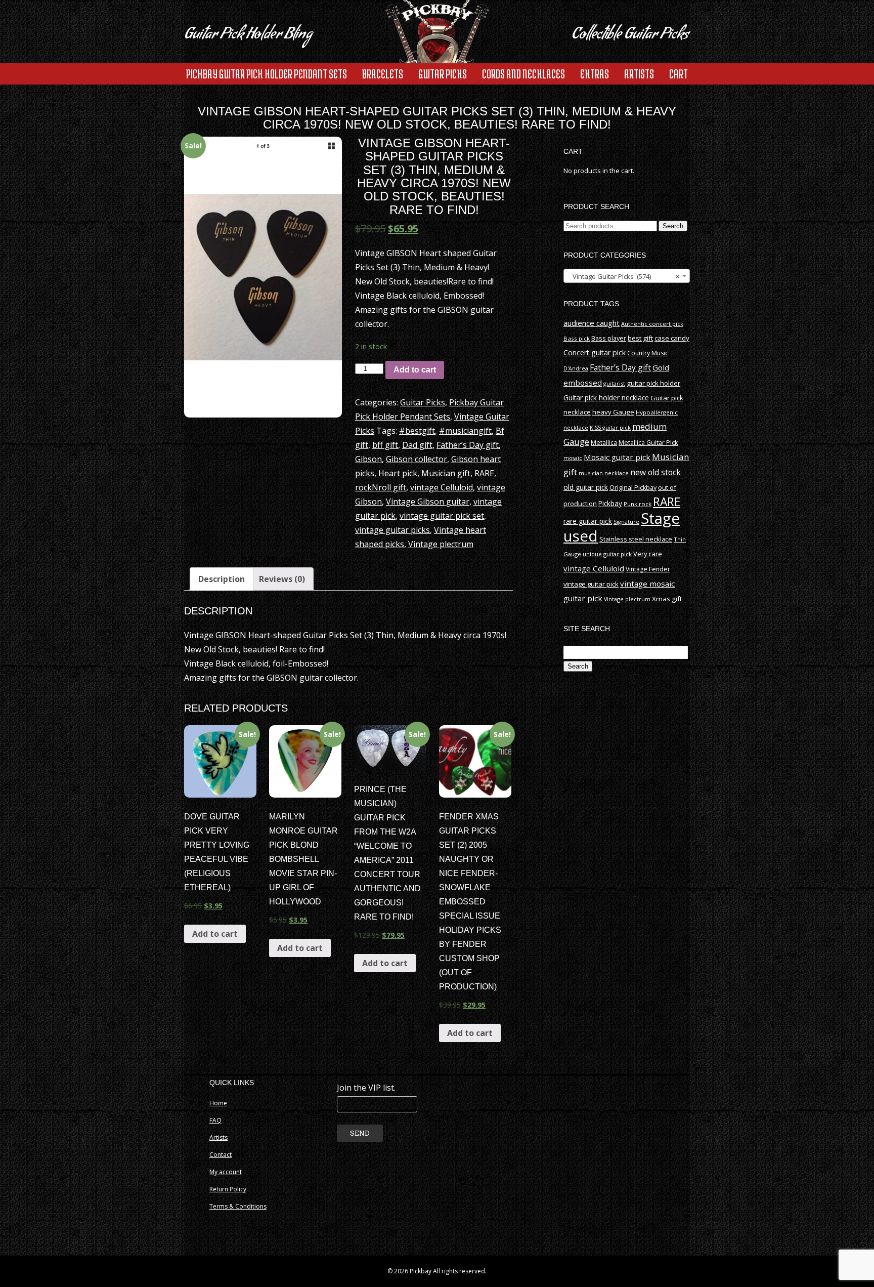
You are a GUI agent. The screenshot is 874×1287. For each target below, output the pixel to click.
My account (225, 1172)
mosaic (572, 458)
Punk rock (637, 504)
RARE (484, 473)
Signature (626, 521)
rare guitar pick (587, 521)
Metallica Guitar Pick (648, 442)
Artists (639, 73)
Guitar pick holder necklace (606, 397)
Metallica (604, 442)
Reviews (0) (282, 579)
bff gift (385, 444)
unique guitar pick (607, 554)
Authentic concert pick (652, 323)
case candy (671, 338)
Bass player (608, 338)
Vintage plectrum (440, 544)
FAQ (215, 1120)
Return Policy (227, 1189)
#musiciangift (465, 430)
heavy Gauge (613, 412)
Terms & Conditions (238, 1206)
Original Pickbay (633, 487)
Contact (220, 1154)
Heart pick (397, 473)
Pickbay (610, 503)
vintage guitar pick (591, 584)
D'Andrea (575, 368)
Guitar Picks (442, 73)
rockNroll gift (380, 487)
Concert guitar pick (594, 352)
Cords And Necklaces (523, 73)
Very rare (647, 553)
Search (673, 226)
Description (221, 579)
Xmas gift (667, 598)
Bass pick (576, 338)
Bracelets (382, 73)
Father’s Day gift (467, 444)
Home (218, 1103)
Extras (594, 73)
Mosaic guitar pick (617, 457)
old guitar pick (585, 487)
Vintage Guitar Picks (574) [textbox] (623, 276)
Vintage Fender (648, 569)
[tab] (221, 579)
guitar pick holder (653, 383)
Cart (678, 73)
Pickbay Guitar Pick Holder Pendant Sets (266, 73)
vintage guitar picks (392, 529)
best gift (640, 338)
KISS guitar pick (610, 427)
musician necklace (604, 473)
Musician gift (445, 473)
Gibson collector (416, 459)
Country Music (647, 353)
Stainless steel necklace (635, 539)
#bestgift (417, 430)
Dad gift (417, 444)
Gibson (368, 459)
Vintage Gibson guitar (427, 501)
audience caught (591, 323)
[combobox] (626, 276)
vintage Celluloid (441, 487)
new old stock (655, 472)
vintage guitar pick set (442, 515)
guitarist (614, 383)
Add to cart (415, 369)
